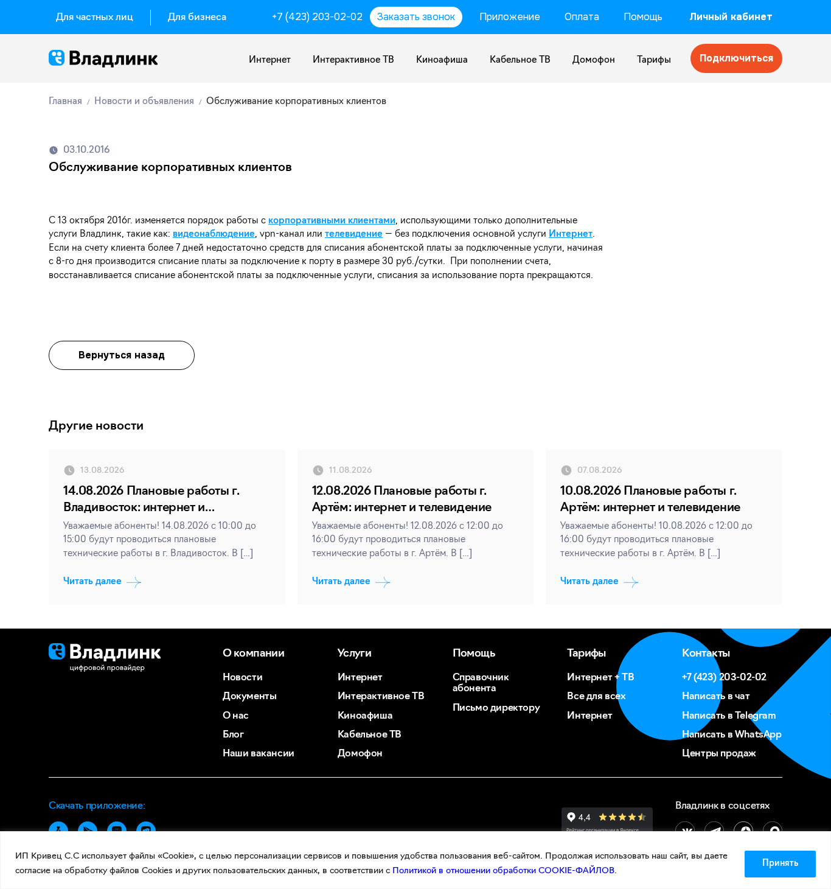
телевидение (354, 234)
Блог (233, 735)
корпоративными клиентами (331, 221)
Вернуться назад (121, 355)
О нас (236, 716)
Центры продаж (719, 754)
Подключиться (736, 58)
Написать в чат (715, 697)
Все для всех (596, 697)
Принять (780, 863)
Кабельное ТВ (520, 60)
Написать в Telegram (729, 716)
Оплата (582, 16)
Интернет (270, 60)
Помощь (643, 16)
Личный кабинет (731, 16)
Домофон (593, 60)
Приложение (509, 16)
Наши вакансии (258, 754)
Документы (249, 697)
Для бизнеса (197, 18)
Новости (242, 678)
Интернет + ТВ (600, 678)
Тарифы (654, 60)
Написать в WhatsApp (731, 735)
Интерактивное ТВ (353, 60)
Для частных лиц (94, 18)
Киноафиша (442, 60)
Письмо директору (496, 708)
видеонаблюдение (214, 234)
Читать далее (92, 582)
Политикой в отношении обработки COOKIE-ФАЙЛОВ (503, 871)
